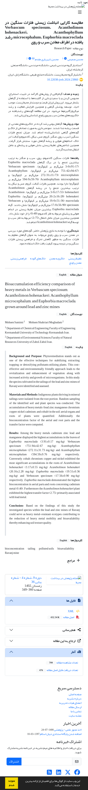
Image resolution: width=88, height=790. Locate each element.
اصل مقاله (62, 617)
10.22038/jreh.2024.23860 (62, 79)
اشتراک (14, 761)
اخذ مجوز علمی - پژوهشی (67, 729)
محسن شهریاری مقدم (47, 59)
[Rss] (49, 773)
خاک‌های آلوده (38, 258)
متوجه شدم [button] (11, 783)
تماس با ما (76, 711)
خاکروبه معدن (57, 258)
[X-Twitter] (67, 773)
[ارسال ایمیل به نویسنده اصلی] (33, 59)
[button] (53, 785)
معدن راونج (75, 263)
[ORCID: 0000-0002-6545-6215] (29, 59)
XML (71, 611)
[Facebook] (77, 773)
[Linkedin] (58, 773)
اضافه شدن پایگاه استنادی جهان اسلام (60, 734)
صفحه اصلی (75, 694)
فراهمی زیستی (18, 258)
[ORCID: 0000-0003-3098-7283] (65, 59)
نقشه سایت (75, 715)
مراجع (71, 560)
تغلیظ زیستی (74, 258)
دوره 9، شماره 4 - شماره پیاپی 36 (26, 580)
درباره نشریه (74, 698)
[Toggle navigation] (45, 12)
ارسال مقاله (75, 707)
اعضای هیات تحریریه (70, 703)
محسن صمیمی (75, 59)
